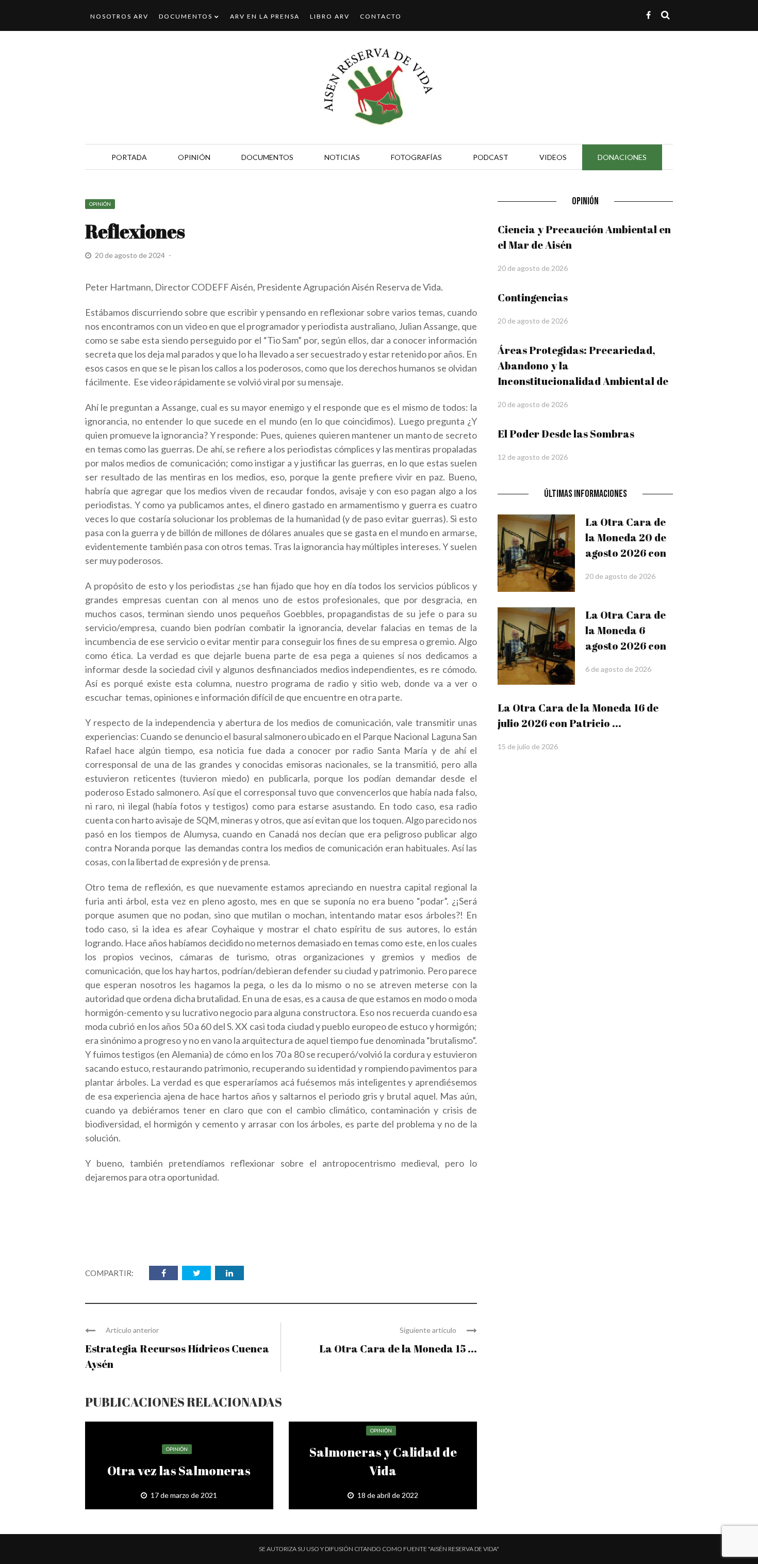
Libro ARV (330, 16)
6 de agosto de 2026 (618, 669)
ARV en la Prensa (265, 16)
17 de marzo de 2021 (184, 1495)
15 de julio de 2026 (528, 746)
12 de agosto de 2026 (533, 457)
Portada (129, 157)
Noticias (342, 157)
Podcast (490, 157)
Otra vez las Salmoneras (179, 1470)
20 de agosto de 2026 (533, 268)
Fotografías (416, 157)
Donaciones (622, 157)
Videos (553, 157)
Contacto (381, 16)
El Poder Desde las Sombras (566, 434)
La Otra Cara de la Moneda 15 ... (398, 1349)
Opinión (194, 157)
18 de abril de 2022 (387, 1495)
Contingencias (533, 297)
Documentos (185, 16)
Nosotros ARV (119, 16)
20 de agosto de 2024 (131, 255)
